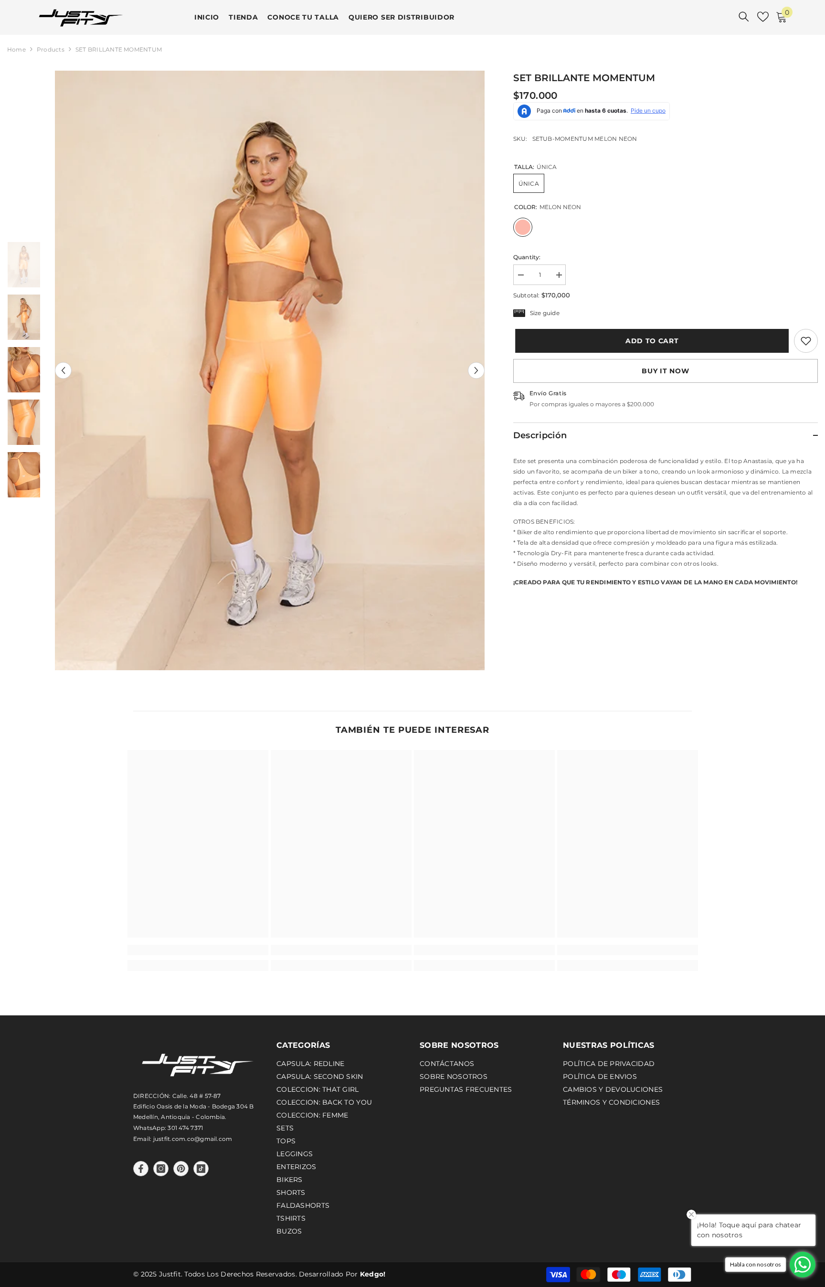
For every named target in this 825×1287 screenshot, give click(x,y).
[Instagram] (161, 1168)
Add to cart (650, 341)
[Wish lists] (763, 16)
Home (16, 49)
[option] (270, 371)
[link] (806, 341)
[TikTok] (201, 1168)
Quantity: (527, 257)
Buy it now (665, 371)
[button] (63, 370)
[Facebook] (140, 1168)
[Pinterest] (181, 1168)
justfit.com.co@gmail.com (193, 1138)
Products (50, 49)
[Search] (744, 16)
